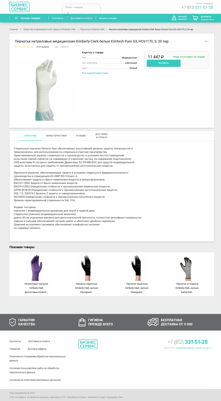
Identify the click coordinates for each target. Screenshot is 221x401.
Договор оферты (37, 348)
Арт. (57, 47)
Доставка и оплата (39, 341)
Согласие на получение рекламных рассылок (35, 380)
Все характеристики (95, 73)
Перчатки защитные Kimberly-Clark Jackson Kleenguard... (86, 288)
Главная (13, 29)
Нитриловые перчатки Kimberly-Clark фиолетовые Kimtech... (36, 288)
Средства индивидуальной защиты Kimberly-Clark (49, 29)
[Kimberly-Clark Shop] (32, 7)
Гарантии (14, 348)
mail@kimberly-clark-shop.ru (194, 348)
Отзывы (81, 135)
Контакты (15, 341)
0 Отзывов (42, 46)
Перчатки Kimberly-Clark (92, 29)
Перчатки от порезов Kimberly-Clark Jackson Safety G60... (187, 288)
